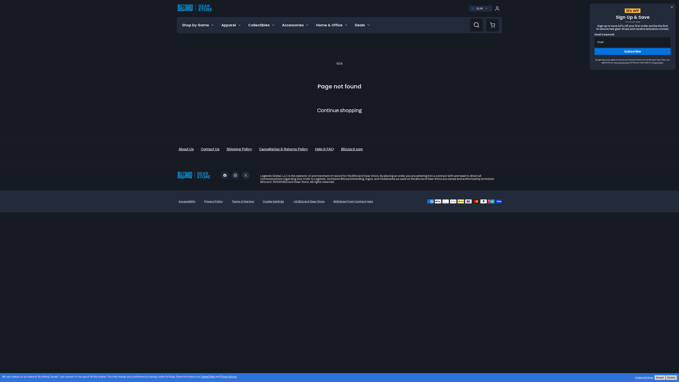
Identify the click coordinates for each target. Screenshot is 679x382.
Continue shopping (339, 110)
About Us (186, 149)
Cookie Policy (208, 376)
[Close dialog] (672, 7)
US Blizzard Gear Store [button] (309, 201)
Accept (660, 377)
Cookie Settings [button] (273, 201)
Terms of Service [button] (243, 201)
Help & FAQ (324, 149)
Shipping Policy (239, 149)
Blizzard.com (352, 149)
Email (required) (604, 34)
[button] (492, 25)
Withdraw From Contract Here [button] (353, 201)
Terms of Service (621, 63)
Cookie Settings (644, 377)
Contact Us (210, 149)
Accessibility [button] (187, 201)
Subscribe (632, 51)
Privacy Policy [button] (213, 201)
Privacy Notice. (229, 376)
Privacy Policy (657, 63)
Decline (671, 377)
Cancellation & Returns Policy (283, 149)
